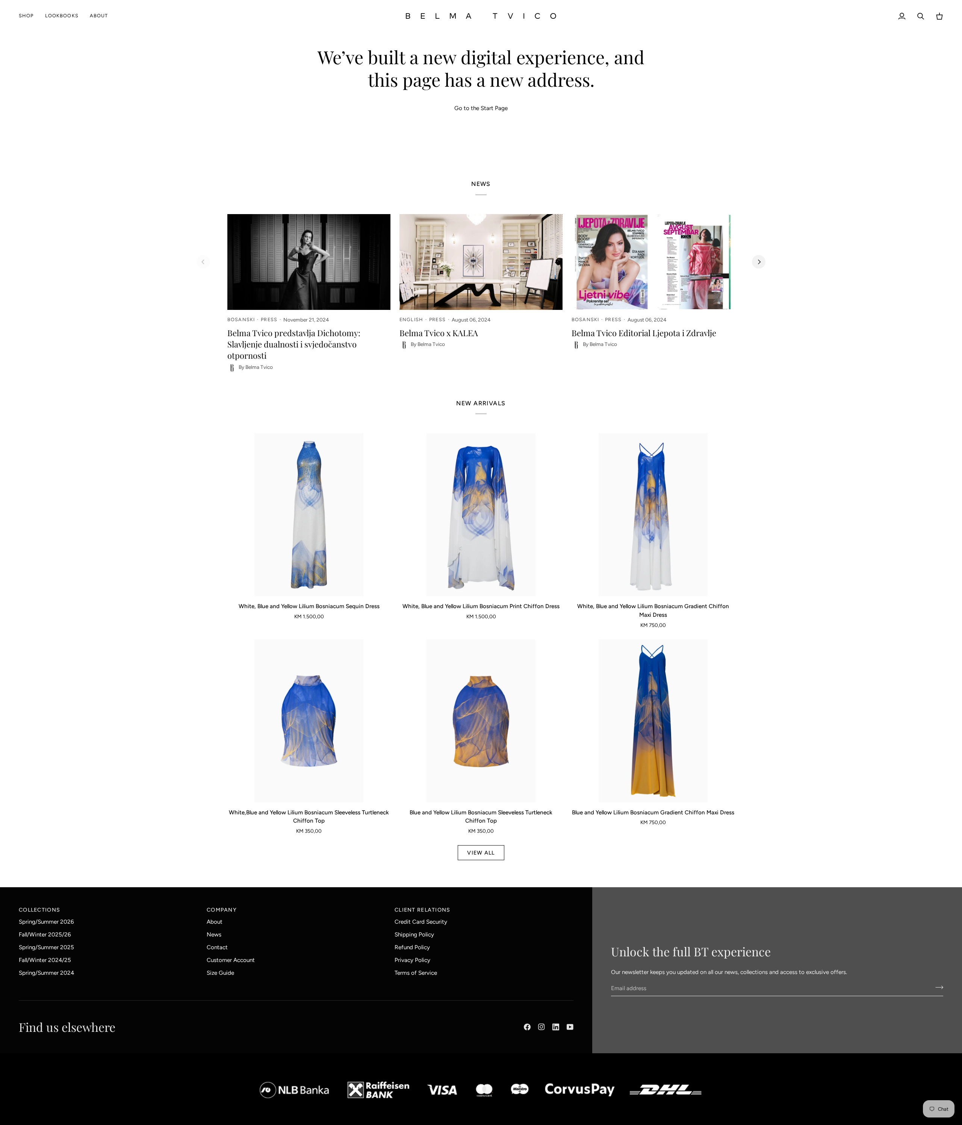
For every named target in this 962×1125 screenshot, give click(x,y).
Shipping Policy (414, 934)
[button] (29, 16)
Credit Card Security (421, 921)
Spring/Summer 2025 (46, 947)
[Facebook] (527, 1027)
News (214, 934)
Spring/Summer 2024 (46, 972)
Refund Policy (412, 947)
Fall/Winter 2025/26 (45, 934)
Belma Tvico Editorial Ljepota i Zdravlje (644, 332)
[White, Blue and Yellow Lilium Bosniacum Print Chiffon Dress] (481, 514)
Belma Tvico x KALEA (438, 332)
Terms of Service (416, 972)
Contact (217, 947)
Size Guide (220, 972)
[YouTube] (570, 1027)
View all (481, 852)
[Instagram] (541, 1027)
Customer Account (231, 960)
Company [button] (222, 909)
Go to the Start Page (481, 108)
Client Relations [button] (423, 909)
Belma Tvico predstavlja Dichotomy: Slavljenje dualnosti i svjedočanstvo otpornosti (293, 344)
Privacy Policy (412, 960)
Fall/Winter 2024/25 (45, 960)
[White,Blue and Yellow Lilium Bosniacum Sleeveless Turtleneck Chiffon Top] (308, 720)
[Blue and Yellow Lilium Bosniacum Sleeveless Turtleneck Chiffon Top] (481, 720)
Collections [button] (39, 909)
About (214, 921)
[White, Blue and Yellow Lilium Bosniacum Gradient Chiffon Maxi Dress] (653, 514)
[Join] (937, 987)
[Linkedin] (555, 1027)
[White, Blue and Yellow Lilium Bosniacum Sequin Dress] (308, 514)
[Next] (758, 262)
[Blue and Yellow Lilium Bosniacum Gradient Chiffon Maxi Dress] (653, 720)
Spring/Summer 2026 (46, 921)
